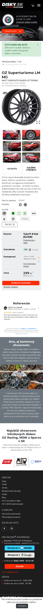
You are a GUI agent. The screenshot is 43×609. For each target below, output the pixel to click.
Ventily (4, 488)
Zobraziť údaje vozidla (26, 22)
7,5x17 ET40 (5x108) (30, 235)
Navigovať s (14, 555)
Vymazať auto (12, 36)
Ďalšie (8, 224)
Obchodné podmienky (11, 514)
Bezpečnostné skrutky (11, 491)
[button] (12, 169)
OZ (20, 61)
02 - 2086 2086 (25, 580)
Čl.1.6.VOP (35, 250)
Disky (4, 481)
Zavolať (20, 566)
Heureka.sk (32, 328)
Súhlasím (22, 606)
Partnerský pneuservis (11, 517)
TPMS (4, 484)
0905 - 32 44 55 (26, 561)
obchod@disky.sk (10, 572)
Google (22, 328)
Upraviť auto (11, 31)
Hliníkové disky (9, 61)
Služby (4, 494)
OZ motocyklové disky (11, 501)
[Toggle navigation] (39, 5)
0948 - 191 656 (25, 583)
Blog (4, 497)
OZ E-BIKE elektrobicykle (12, 504)
